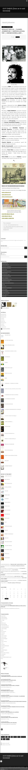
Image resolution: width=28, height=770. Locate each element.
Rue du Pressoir (3, 631)
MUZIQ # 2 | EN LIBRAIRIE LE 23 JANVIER (10, 712)
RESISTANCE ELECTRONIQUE (7, 287)
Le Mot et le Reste (4, 635)
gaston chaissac (6, 228)
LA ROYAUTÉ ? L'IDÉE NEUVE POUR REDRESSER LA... (11, 573)
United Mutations (4, 617)
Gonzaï (2, 642)
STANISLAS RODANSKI (5, 292)
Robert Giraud (3, 623)
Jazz (12, 736)
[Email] (2, 729)
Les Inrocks (3, 644)
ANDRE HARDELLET (5, 264)
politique (15, 736)
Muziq (2, 630)
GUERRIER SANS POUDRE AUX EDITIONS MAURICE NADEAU (13, 701)
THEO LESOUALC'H (5, 294)
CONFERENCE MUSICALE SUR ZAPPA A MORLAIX (11, 676)
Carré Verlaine (15, 569)
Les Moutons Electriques (5, 645)
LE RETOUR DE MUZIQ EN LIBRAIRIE (9, 722)
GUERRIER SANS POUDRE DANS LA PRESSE (10, 685)
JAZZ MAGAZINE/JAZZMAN (6, 271)
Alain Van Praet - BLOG (18, 576)
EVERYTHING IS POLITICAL (6, 268)
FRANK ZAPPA (4, 269)
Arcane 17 (2, 634)
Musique (7, 739)
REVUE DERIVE (4, 289)
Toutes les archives (6, 328)
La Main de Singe (3, 628)
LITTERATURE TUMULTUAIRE (7, 279)
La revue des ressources (5, 625)
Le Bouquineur (22, 568)
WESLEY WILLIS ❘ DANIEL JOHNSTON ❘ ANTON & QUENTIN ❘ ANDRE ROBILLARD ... (13, 31)
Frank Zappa (23, 736)
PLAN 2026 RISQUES (5, 564)
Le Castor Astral (3, 637)
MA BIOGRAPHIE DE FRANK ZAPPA (8, 680)
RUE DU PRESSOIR (5, 291)
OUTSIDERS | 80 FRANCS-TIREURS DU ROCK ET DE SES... (13, 706)
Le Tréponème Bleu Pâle (5, 627)
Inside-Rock (3, 632)
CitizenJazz (3, 647)
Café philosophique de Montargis (14, 582)
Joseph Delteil (3, 615)
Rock (9, 736)
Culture (19, 736)
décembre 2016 (3, 314)
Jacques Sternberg (4, 624)
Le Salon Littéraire (4, 641)
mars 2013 (2, 325)
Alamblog (2, 620)
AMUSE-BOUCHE (5, 263)
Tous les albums (6, 308)
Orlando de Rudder (4, 618)
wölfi (22, 226)
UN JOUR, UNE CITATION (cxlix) (7, 576)
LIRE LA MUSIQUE (5, 278)
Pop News (2, 655)
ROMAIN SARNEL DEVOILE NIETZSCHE (9, 717)
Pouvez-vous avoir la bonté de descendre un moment (10, 577)
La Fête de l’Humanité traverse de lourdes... (9, 580)
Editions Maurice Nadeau (5, 652)
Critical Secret (3, 654)
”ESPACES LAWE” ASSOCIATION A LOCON (18, 564)
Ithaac (2, 658)
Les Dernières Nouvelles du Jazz (6, 657)
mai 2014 (2, 318)
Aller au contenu (4, 0)
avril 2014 (2, 319)
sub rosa (10, 228)
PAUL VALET (4, 286)
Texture (2, 648)
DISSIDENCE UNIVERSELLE (6, 266)
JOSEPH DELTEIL (5, 273)
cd (1, 739)
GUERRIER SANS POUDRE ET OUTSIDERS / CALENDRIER (13, 696)
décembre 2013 (3, 322)
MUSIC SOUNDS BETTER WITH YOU (8, 282)
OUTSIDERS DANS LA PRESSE (7, 690)
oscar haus (19, 226)
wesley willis (14, 226)
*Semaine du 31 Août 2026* (6, 569)
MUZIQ (3, 284)
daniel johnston (8, 226)
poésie (4, 739)
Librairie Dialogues (4, 638)
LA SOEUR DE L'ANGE (6, 274)
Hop (1, 621)
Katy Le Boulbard (4, 605)
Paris (6, 736)
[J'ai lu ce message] (26, 767)
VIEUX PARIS (4, 296)
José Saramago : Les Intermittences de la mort (9, 568)
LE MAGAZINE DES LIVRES (6, 276)
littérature (3, 736)
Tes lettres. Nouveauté (5, 565)
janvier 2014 (3, 321)
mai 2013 (2, 324)
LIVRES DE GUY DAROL (6, 281)
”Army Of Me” (3, 582)
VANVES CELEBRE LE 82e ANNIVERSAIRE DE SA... (10, 571)
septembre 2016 (3, 315)
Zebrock (2, 651)
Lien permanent (8, 223)
